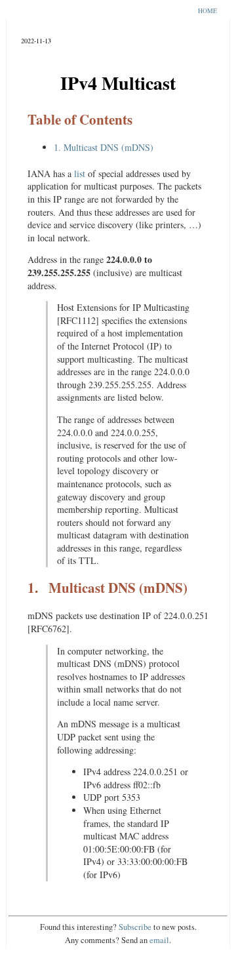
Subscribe (135, 927)
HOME (207, 11)
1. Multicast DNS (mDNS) (103, 147)
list (79, 173)
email (159, 940)
